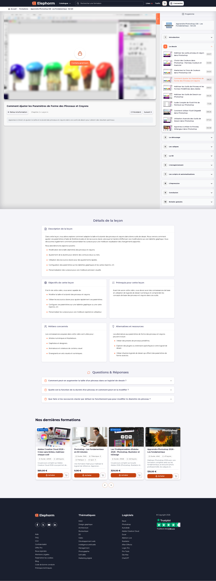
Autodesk (125, 528)
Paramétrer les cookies (44, 558)
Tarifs (157, 3)
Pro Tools (125, 551)
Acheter (51, 475)
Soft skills (82, 555)
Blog (37, 561)
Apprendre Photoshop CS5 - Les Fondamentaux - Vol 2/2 (52, 9)
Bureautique (83, 531)
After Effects (127, 545)
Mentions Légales (42, 555)
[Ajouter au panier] (66, 475)
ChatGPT (125, 558)
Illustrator (125, 541)
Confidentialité (41, 544)
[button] (105, 485)
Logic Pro (126, 548)
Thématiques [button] (87, 515)
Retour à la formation (18, 112)
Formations (23, 9)
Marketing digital (85, 558)
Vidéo (81, 538)
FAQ (37, 538)
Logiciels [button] (127, 515)
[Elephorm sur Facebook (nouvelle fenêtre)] (37, 525)
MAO (81, 521)
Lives (148, 3)
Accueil (13, 9)
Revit (124, 521)
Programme (189, 14)
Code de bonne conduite (45, 565)
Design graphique (85, 524)
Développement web (87, 541)
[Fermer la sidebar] (158, 18)
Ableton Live (127, 538)
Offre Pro (38, 548)
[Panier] (164, 3)
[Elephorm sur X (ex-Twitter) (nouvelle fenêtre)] (43, 525)
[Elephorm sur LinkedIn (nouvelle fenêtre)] (55, 525)
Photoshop (126, 524)
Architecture (83, 528)
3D (80, 535)
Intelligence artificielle (87, 545)
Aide (37, 534)
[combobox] (109, 3)
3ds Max (125, 555)
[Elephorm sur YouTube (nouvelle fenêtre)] (49, 525)
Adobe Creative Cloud (130, 531)
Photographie (84, 551)
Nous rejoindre (41, 551)
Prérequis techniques (43, 568)
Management (84, 548)
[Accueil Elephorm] (44, 515)
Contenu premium (80, 63)
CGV (37, 541)
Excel (124, 535)
